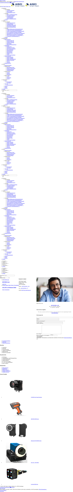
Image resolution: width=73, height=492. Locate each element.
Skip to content (2, 0)
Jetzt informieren (54, 312)
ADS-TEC (4, 284)
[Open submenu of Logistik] (5, 262)
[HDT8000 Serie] (5, 279)
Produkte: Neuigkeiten (6, 370)
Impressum (4, 341)
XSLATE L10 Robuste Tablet (9, 287)
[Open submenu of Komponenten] (8, 263)
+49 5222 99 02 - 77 (24, 288)
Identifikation (4, 368)
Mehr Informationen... (43, 489)
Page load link (2, 488)
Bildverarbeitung (5, 367)
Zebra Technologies (5, 289)
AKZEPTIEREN (3, 490)
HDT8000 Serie (6, 282)
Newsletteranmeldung (6, 340)
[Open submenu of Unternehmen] (7, 265)
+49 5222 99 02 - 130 (55, 305)
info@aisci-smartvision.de (19, 1)
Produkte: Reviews (5, 371)
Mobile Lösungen (5, 369)
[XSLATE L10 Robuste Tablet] (10, 285)
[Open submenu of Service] (5, 264)
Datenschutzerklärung (68, 337)
